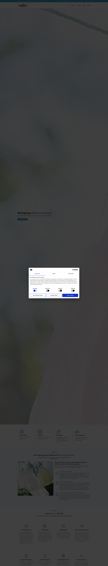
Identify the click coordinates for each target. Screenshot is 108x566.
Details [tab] (54, 273)
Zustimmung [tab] (37, 273)
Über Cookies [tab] (71, 273)
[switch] (47, 291)
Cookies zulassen (70, 295)
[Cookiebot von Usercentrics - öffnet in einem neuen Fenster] (73, 270)
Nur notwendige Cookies (38, 295)
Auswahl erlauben (54, 295)
